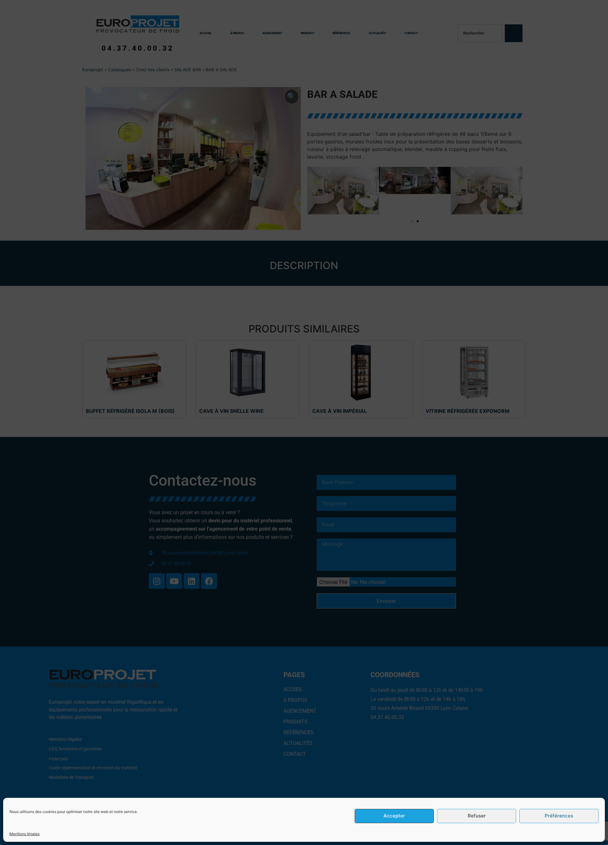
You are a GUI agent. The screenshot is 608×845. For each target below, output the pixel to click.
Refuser (477, 816)
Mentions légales (25, 833)
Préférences (559, 816)
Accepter (394, 816)
